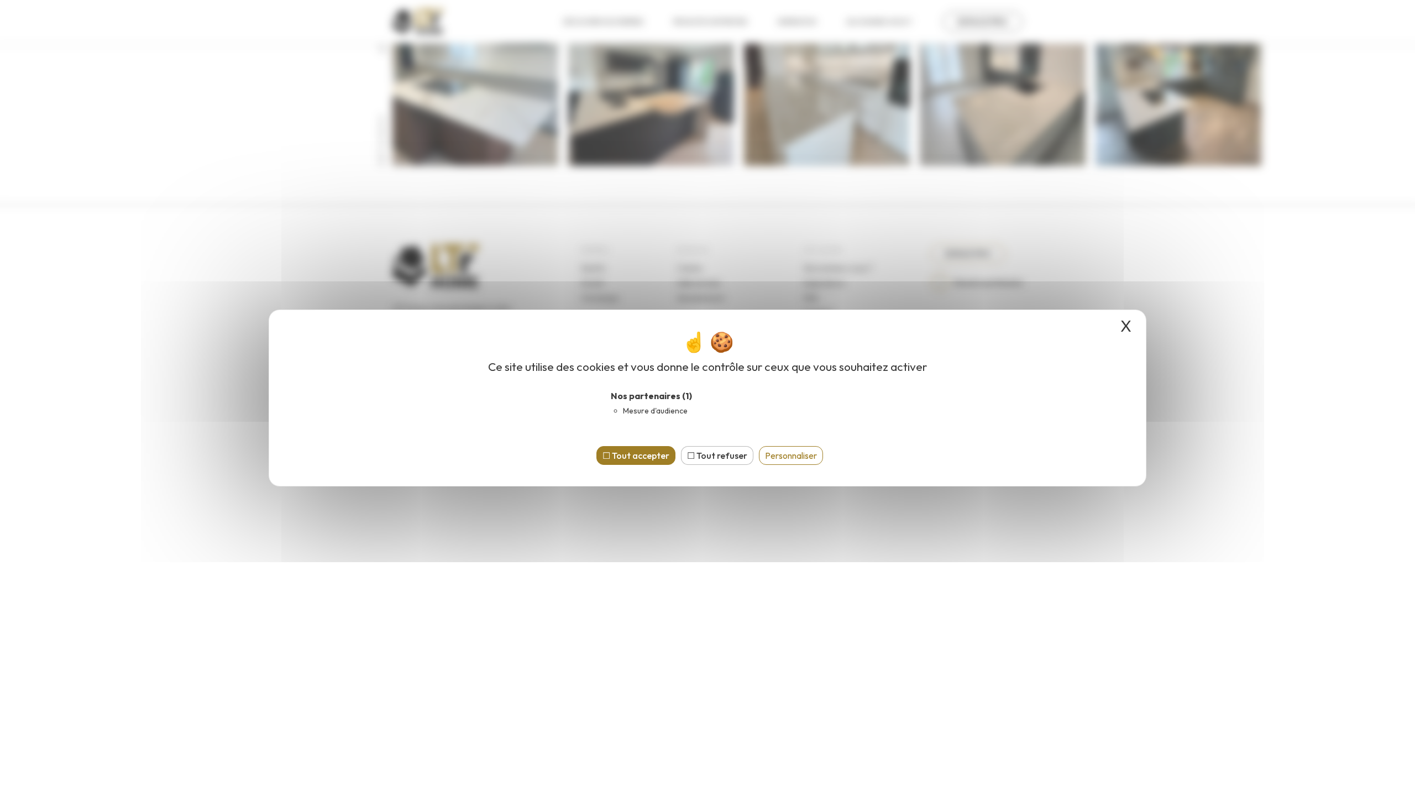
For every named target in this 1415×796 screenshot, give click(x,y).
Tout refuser (721, 455)
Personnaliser (791, 455)
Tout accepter (639, 455)
